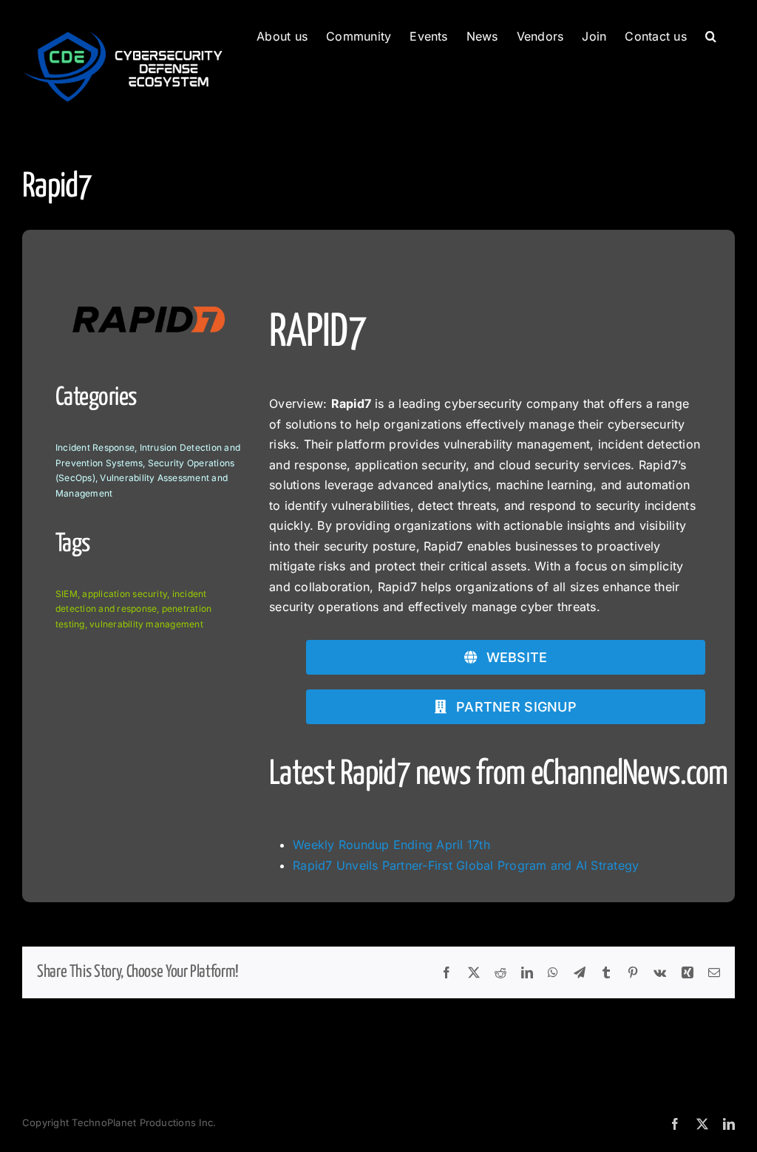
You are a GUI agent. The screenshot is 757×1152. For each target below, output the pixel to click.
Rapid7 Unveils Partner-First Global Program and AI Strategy (466, 865)
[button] (710, 34)
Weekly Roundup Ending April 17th (391, 844)
